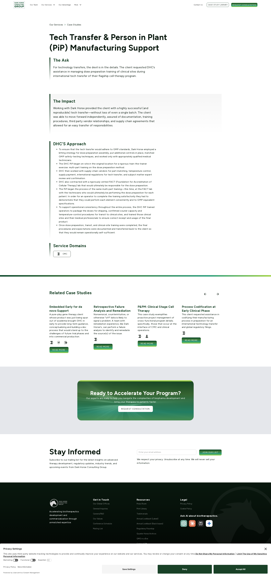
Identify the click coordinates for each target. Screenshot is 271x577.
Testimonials (142, 514)
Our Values (98, 519)
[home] (19, 4)
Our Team (34, 5)
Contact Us (198, 5)
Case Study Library (218, 5)
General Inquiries (100, 509)
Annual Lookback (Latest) (148, 519)
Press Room (142, 504)
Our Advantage (65, 5)
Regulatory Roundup (145, 529)
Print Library (142, 509)
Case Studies (74, 24)
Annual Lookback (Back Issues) (150, 524)
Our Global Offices (101, 504)
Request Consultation (244, 5)
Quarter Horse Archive (146, 534)
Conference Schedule (102, 524)
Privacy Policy (186, 504)
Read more (59, 350)
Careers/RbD (98, 514)
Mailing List (98, 529)
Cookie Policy (186, 509)
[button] (48, 5)
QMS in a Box (142, 539)
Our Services (56, 24)
